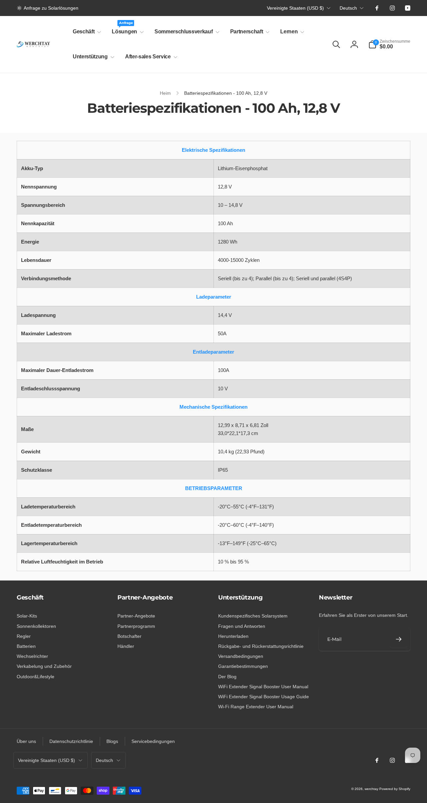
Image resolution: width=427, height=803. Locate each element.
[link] (47, 8)
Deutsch (348, 8)
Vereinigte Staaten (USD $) (295, 8)
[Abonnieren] (398, 639)
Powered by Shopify (394, 789)
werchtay (371, 789)
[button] (85, 31)
